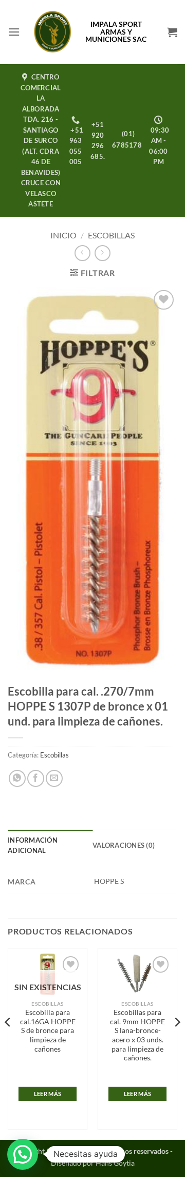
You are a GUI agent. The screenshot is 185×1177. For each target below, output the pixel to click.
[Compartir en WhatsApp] (17, 778)
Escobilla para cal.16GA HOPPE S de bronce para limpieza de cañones (48, 1030)
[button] (14, 31)
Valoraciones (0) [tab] (123, 845)
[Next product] (82, 253)
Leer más (48, 1093)
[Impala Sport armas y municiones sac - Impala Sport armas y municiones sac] (52, 32)
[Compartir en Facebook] (35, 778)
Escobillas (111, 235)
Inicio (63, 235)
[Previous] (8, 1043)
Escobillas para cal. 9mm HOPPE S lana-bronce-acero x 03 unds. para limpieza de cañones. (137, 1035)
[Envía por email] (54, 778)
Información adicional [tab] (33, 845)
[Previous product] (102, 253)
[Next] (177, 1043)
